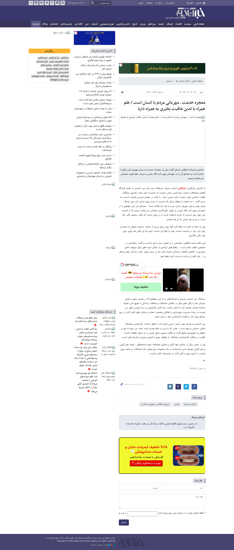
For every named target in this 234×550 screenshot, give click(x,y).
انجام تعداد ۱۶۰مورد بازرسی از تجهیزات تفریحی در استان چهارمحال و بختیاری (94, 174)
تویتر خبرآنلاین (47, 3)
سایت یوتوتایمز (38, 76)
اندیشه (94, 24)
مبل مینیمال (42, 61)
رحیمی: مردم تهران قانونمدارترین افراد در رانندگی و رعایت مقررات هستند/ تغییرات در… (160, 425)
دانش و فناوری (123, 24)
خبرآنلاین (185, 13)
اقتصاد (178, 24)
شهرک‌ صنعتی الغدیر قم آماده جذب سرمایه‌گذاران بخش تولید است (95, 101)
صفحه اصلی (199, 24)
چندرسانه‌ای (66, 24)
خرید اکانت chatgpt (59, 80)
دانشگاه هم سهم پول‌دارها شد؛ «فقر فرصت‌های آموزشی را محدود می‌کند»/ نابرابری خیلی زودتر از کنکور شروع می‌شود (86, 382)
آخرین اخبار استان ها (102, 51)
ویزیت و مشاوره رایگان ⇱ (146, 463)
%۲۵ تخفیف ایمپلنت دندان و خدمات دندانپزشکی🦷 (146, 449)
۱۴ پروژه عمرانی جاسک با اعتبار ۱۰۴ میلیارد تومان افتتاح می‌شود (95, 93)
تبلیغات (149, 3)
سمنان (169, 81)
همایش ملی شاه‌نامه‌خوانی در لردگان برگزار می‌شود (95, 165)
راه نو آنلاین (53, 58)
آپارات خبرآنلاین (41, 3)
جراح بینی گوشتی (60, 65)
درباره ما (159, 3)
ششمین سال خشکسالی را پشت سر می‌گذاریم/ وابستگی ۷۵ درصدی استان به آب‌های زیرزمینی (94, 138)
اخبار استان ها (182, 81)
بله (36, 3)
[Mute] (171, 288)
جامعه (161, 24)
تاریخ (135, 24)
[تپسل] (120, 65)
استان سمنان (190, 404)
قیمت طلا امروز (44, 72)
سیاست (187, 24)
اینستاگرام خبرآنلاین (52, 3)
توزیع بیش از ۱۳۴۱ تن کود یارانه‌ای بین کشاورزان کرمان (94, 75)
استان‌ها (35, 24)
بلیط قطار (64, 76)
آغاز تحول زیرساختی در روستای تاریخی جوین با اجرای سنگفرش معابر (94, 119)
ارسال (124, 522)
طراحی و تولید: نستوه (100, 545)
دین (87, 24)
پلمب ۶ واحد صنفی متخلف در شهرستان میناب (93, 110)
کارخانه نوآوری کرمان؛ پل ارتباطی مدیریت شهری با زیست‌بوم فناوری (93, 58)
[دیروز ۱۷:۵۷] (107, 351)
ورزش (142, 24)
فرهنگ (170, 24)
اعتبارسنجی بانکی (61, 72)
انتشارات (54, 24)
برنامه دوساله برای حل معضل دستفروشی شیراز (98, 84)
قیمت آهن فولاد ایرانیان (57, 69)
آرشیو (141, 3)
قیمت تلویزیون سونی (59, 61)
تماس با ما (169, 3)
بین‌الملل (152, 24)
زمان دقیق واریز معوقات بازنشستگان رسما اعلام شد (85, 319)
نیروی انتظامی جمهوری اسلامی (155, 404)
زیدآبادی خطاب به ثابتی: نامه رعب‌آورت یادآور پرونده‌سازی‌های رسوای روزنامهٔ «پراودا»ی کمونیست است (86, 336)
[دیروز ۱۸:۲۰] (107, 332)
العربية (190, 3)
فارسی (198, 3)
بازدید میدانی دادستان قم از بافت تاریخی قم (96, 67)
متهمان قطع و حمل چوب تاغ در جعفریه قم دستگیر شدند (93, 127)
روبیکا (31, 3)
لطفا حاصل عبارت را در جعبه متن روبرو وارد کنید (181, 513)
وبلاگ (45, 24)
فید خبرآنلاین (63, 3)
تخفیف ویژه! (141, 287)
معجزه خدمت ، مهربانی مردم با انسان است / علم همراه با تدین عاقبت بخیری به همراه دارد (164, 106)
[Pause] (166, 288)
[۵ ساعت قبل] (107, 377)
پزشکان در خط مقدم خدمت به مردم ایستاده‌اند (95, 148)
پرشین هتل (45, 65)
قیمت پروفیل (52, 76)
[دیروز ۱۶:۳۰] (107, 321)
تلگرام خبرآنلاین (57, 3)
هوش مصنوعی (107, 24)
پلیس (176, 404)
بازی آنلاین (42, 58)
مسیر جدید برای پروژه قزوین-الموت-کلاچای (95, 157)
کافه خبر (78, 24)
